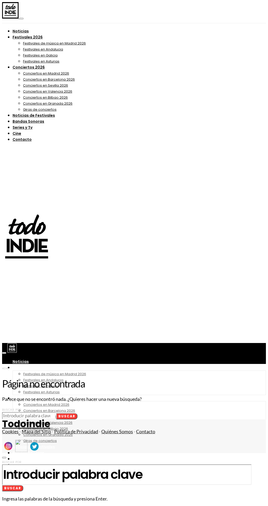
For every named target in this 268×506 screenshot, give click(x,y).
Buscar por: (12, 410)
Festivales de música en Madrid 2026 (54, 43)
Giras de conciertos (40, 109)
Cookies (10, 431)
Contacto (22, 139)
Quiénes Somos (117, 431)
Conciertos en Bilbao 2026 (45, 97)
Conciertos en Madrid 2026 (46, 73)
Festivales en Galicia (40, 55)
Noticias (21, 31)
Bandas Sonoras (28, 121)
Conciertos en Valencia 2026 (47, 91)
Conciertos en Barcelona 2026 (49, 79)
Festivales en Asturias (41, 61)
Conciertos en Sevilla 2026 (45, 85)
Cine (17, 133)
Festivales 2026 (28, 37)
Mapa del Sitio (36, 431)
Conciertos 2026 (29, 67)
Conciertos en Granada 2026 (47, 103)
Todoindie (26, 424)
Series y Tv (22, 127)
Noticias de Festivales (34, 115)
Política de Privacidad (76, 431)
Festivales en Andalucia (43, 49)
